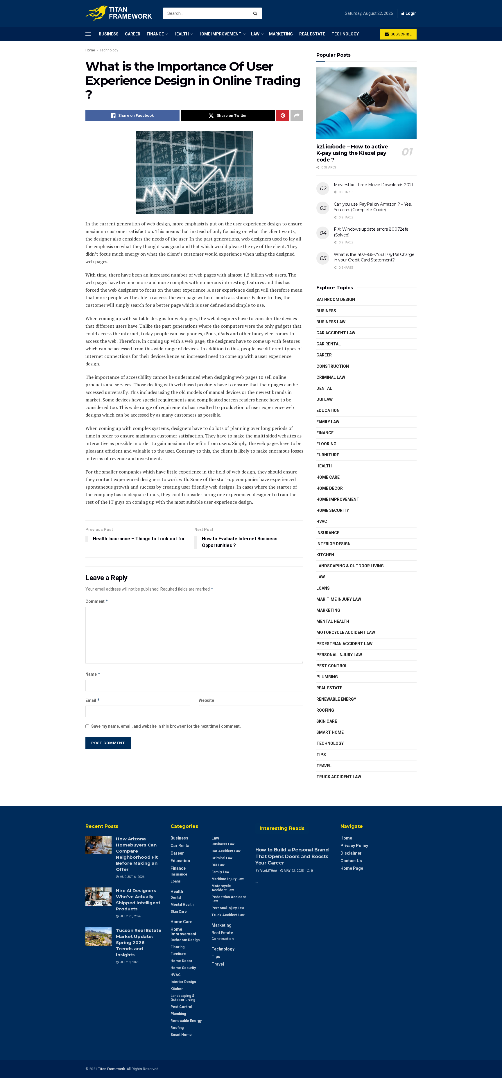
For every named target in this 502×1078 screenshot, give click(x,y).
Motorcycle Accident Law (345, 632)
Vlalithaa (268, 871)
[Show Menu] (88, 34)
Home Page (351, 868)
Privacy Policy (354, 845)
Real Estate (312, 34)
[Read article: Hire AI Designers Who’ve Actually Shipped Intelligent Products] (98, 896)
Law (255, 34)
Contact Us (351, 860)
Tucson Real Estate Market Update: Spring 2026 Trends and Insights (138, 942)
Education (328, 410)
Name (93, 674)
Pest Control (331, 665)
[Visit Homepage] (119, 13)
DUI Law (324, 399)
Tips (321, 754)
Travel (323, 765)
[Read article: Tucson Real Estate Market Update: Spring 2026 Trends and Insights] (98, 936)
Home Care (328, 477)
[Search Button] (256, 13)
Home (90, 50)
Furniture (327, 455)
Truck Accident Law (338, 776)
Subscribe (401, 34)
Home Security (332, 510)
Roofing (325, 710)
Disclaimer (351, 853)
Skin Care (326, 721)
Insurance (327, 532)
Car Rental (328, 344)
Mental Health (332, 621)
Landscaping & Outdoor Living (350, 566)
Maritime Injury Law (338, 599)
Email (92, 700)
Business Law (330, 322)
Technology (345, 34)
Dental (324, 388)
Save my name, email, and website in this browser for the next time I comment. (166, 726)
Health (181, 34)
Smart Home (330, 732)
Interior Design (333, 543)
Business (109, 34)
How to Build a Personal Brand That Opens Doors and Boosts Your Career (292, 856)
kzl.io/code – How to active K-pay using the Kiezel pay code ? (352, 153)
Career (132, 34)
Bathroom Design (335, 299)
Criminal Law (330, 377)
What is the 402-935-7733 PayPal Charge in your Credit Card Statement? (374, 257)
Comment (96, 601)
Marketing (281, 34)
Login (411, 13)
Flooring (326, 444)
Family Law (327, 421)
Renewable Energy (336, 699)
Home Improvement (219, 34)
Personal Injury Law (339, 654)
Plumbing (327, 677)
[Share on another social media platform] (297, 115)
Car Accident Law (335, 333)
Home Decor (329, 488)
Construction (332, 366)
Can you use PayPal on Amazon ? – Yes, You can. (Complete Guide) (373, 207)
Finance (155, 34)
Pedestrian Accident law (344, 643)
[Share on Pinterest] (282, 115)
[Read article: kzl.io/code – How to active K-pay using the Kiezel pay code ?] (366, 103)
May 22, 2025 (293, 871)
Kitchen (325, 555)
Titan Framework (111, 1069)
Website (206, 700)
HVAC (321, 521)
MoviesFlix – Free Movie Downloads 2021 (373, 184)
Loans (323, 588)
